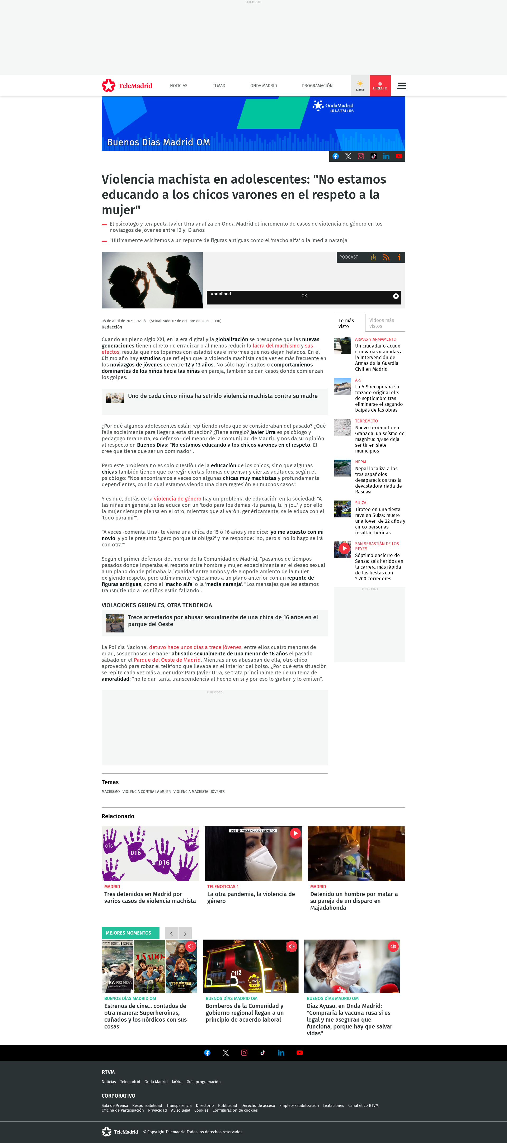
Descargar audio (373, 257)
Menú (401, 85)
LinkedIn (386, 156)
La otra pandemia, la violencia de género (253, 853)
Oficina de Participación (123, 1110)
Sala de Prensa (115, 1106)
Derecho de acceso (258, 1106)
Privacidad (157, 1110)
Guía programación (204, 1082)
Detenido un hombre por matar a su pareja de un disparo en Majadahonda (356, 853)
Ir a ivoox (399, 257)
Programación (317, 86)
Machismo (111, 792)
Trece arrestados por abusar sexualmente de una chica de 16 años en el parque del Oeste (115, 623)
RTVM (108, 1072)
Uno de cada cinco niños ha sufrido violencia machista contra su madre (115, 402)
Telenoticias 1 (223, 886)
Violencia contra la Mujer (147, 792)
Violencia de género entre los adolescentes (152, 280)
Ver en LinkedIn (281, 1052)
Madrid (112, 886)
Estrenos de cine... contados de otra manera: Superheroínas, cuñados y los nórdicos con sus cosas (150, 966)
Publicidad (227, 1106)
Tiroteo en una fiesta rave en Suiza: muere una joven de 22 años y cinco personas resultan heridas (342, 509)
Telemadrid (130, 1082)
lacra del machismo (276, 346)
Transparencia (179, 1106)
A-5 (358, 380)
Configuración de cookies (235, 1110)
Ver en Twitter (225, 1054)
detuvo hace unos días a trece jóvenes (195, 647)
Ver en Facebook (207, 1054)
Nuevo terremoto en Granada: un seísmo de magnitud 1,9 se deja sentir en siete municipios (342, 427)
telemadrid (120, 1132)
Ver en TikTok (262, 1054)
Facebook (335, 156)
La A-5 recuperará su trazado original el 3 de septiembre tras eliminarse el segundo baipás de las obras (342, 386)
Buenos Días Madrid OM (130, 998)
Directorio (205, 1106)
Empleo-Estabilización (299, 1106)
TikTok (373, 156)
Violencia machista (190, 792)
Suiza (360, 503)
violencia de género (177, 499)
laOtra (177, 1082)
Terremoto (366, 421)
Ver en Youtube (299, 1052)
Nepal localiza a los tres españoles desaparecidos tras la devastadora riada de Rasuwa (342, 468)
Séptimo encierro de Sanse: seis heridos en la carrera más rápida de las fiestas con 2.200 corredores (342, 549)
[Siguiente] (185, 933)
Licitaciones (333, 1106)
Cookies (201, 1110)
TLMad (219, 86)
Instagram (361, 156)
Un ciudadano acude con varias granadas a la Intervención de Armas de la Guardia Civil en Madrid (342, 345)
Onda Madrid (263, 86)
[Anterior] (171, 933)
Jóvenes (218, 792)
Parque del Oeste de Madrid (167, 660)
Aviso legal (180, 1110)
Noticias (178, 86)
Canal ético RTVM (363, 1106)
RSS (386, 257)
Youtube (399, 156)
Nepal (361, 462)
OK (304, 296)
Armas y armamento (375, 339)
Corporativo (118, 1096)
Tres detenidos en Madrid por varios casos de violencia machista (150, 853)
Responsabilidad (147, 1106)
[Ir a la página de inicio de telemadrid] (127, 85)
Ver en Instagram (244, 1052)
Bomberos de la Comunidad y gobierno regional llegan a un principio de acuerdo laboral (251, 966)
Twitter (348, 156)
